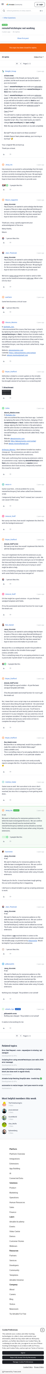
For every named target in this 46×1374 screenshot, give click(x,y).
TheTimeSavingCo (15, 1103)
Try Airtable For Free (17, 1314)
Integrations (14, 1158)
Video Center (14, 1231)
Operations (14, 1197)
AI (10, 1173)
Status (12, 1304)
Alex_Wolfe (12, 1123)
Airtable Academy (16, 1221)
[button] (2, 5)
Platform (13, 1149)
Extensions (14, 1163)
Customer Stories (16, 1241)
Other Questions (10, 18)
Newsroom (13, 1309)
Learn (11, 1216)
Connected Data (16, 1178)
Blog (11, 1299)
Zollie (7, 408)
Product (12, 1187)
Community (14, 1270)
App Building (14, 1168)
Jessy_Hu (8, 165)
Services (13, 1260)
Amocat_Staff (10, 516)
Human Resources (17, 1202)
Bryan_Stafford (11, 371)
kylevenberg (12, 1130)
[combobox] (23, 10)
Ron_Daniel (9, 625)
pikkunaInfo (9, 964)
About (12, 1289)
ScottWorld (12, 1117)
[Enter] (4, 10)
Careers (12, 1294)
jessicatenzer (13, 1110)
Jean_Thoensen (11, 253)
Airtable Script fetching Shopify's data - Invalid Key (20, 1078)
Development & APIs (9, 1056)
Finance (12, 1212)
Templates (13, 1275)
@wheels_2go (9, 327)
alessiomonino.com (16, 350)
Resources (13, 1250)
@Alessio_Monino (8, 449)
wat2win (8, 297)
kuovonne (9, 852)
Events (12, 1226)
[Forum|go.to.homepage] (14, 4)
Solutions (13, 1183)
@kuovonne (32, 940)
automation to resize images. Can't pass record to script (22, 1085)
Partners (13, 1255)
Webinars (13, 1246)
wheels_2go (9, 1009)
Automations (7, 1074)
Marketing (13, 1192)
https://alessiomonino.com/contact (22, 353)
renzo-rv (8, 484)
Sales (11, 1207)
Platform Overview (17, 1154)
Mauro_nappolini (11, 200)
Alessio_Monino (11, 322)
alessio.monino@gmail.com (17, 355)
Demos (12, 1236)
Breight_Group (10, 71)
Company (13, 1284)
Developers (14, 1265)
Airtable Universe (16, 1280)
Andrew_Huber (10, 782)
